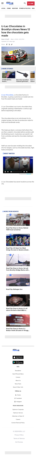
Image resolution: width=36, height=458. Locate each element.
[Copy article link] (11, 44)
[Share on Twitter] (9, 44)
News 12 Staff (5, 39)
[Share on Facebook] (7, 44)
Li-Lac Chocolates (7, 95)
